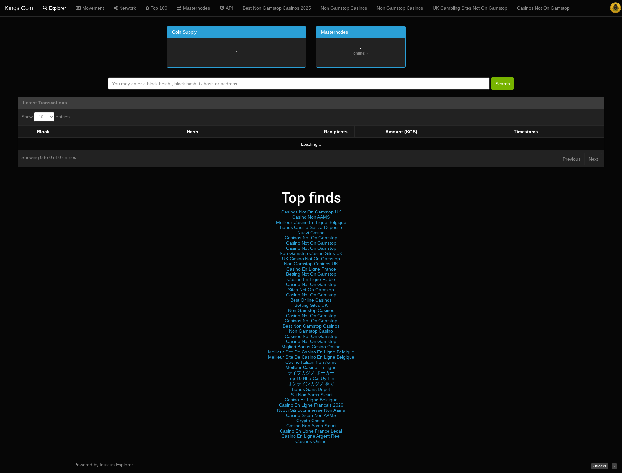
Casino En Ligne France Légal (311, 430)
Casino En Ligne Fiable (311, 279)
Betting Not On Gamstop (311, 274)
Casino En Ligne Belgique (311, 399)
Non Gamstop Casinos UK (311, 263)
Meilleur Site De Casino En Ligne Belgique (311, 351)
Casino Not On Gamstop (311, 243)
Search (502, 83)
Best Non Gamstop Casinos (311, 326)
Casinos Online (311, 441)
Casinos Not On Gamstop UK (311, 211)
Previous (572, 159)
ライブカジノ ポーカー (311, 372)
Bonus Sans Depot (311, 389)
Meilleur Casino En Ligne (311, 367)
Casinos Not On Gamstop (543, 8)
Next (593, 159)
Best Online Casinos (311, 300)
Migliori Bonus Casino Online (311, 346)
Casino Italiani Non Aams (311, 362)
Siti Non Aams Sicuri (311, 394)
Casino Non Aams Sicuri (311, 425)
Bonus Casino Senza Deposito (311, 227)
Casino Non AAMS (311, 217)
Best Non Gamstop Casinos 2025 (277, 8)
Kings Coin (19, 8)
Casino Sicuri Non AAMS (311, 415)
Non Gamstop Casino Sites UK (311, 253)
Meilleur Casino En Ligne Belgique (311, 222)
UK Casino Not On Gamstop (311, 258)
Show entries (45, 116)
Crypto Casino (311, 420)
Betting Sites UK (311, 305)
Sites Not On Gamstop (311, 289)
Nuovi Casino (311, 232)
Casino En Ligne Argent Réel (311, 436)
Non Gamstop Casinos (344, 8)
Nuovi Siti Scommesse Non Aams (311, 410)
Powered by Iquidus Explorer (103, 464)
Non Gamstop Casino (311, 331)
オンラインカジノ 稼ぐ (311, 383)
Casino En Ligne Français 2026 (311, 405)
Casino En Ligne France (311, 268)
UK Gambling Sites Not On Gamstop (470, 8)
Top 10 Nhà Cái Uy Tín (311, 378)
